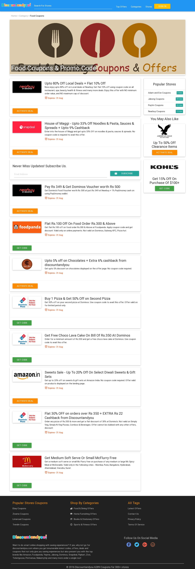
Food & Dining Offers (84, 508)
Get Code (22, 248)
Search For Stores (42, 5)
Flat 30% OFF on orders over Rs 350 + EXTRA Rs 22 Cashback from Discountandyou (84, 415)
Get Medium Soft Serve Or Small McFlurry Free (80, 458)
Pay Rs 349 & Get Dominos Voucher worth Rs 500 (82, 187)
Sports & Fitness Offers (85, 524)
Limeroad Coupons (22, 519)
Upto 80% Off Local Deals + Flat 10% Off (75, 83)
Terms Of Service (136, 524)
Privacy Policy (134, 519)
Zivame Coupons (21, 513)
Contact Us (133, 513)
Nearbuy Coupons (156, 111)
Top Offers (121, 6)
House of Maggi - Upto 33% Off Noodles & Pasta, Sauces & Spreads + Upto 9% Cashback (89, 125)
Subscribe (123, 173)
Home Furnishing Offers (85, 513)
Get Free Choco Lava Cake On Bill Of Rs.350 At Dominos (87, 335)
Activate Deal (25, 111)
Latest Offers (134, 508)
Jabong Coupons (156, 99)
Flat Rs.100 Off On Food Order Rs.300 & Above (80, 223)
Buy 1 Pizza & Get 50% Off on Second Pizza (77, 298)
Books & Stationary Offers (86, 519)
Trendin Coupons (21, 524)
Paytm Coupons (155, 105)
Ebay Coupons (19, 508)
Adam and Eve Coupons (159, 92)
